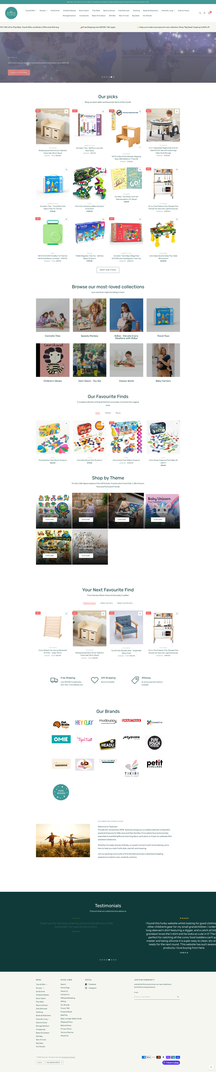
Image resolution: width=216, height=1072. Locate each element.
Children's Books (69, 10)
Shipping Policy (67, 1022)
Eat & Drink (55, 10)
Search (63, 984)
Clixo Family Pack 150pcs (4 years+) (126, 460)
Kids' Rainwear (124, 10)
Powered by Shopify (68, 1057)
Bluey (118, 413)
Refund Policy (66, 1025)
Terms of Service (67, 1032)
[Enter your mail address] (178, 997)
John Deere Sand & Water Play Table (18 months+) (163, 257)
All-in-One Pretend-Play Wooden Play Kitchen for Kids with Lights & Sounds (163, 207)
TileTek (89, 253)
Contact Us (65, 994)
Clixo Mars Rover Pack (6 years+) (89, 460)
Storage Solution (69, 16)
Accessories (84, 16)
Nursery (43, 10)
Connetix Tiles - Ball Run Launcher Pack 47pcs (89, 149)
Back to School (109, 10)
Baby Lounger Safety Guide (71, 1019)
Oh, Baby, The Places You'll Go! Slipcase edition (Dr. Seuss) (126, 198)
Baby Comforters (125, 603)
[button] (17, 72)
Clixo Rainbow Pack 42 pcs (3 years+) (52, 460)
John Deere (163, 253)
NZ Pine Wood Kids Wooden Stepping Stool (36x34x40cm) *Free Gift (126, 157)
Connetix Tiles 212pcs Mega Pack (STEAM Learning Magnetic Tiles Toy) (126, 257)
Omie (52, 253)
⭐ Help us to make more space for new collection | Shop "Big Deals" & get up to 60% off (81, 27)
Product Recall (66, 1012)
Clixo (90, 203)
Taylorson (53, 148)
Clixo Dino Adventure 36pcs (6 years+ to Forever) (89, 207)
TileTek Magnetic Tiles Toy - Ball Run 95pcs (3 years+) (89, 257)
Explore (50, 519)
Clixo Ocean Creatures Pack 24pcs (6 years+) (163, 461)
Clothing (136, 10)
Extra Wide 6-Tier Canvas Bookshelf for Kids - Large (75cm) (53, 651)
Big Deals (135, 16)
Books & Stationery (150, 10)
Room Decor (84, 10)
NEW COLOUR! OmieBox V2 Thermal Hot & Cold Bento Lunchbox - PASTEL (53, 257)
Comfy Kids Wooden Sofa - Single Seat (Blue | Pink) (126, 651)
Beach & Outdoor (99, 16)
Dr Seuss (126, 194)
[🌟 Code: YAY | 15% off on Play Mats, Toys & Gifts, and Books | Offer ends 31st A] (108, 2)
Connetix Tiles (89, 145)
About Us (64, 991)
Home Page (65, 988)
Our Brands (147, 16)
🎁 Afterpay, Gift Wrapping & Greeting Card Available (162, 27)
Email (136, 992)
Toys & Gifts (30, 10)
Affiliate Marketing (68, 998)
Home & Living (167, 10)
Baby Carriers (107, 603)
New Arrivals (124, 16)
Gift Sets (112, 16)
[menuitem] (31, 10)
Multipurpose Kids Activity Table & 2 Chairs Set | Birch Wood (53, 151)
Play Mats (96, 10)
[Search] (200, 13)
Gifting (63, 1001)
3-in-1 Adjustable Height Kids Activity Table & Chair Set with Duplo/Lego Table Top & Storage (163, 150)
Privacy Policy (66, 1029)
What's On (65, 1036)
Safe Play (64, 1015)
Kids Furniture (183, 10)
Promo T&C (65, 1008)
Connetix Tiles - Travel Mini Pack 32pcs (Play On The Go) (52, 207)
